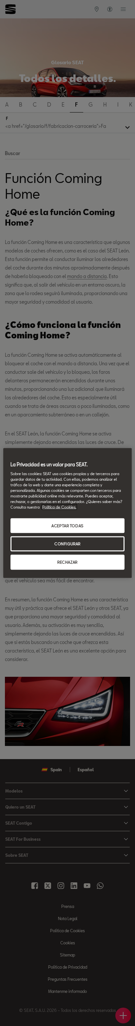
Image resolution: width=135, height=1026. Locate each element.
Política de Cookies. (59, 507)
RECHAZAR (67, 562)
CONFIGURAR (67, 544)
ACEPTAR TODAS (67, 525)
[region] (67, 513)
